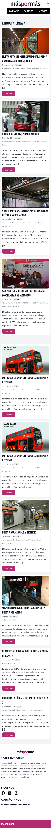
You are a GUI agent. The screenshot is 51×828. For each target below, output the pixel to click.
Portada (28, 10)
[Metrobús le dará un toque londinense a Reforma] (25, 360)
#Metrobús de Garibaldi (40, 69)
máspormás (7, 824)
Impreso (42, 10)
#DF (30, 303)
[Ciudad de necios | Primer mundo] (25, 116)
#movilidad (17, 306)
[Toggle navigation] (3, 11)
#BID (16, 303)
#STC (12, 543)
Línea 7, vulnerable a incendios (19, 532)
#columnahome (21, 141)
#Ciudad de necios (8, 141)
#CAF (20, 303)
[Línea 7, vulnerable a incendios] (25, 515)
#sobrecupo (38, 710)
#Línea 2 (12, 710)
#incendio (19, 540)
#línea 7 (22, 69)
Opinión (17, 138)
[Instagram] (16, 793)
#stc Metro (6, 226)
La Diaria (14, 10)
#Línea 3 (26, 223)
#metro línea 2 (40, 223)
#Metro (28, 69)
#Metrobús (37, 141)
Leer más (9, 93)
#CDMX (25, 303)
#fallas (4, 620)
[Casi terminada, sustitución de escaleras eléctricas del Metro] (25, 192)
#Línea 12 (5, 710)
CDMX (19, 219)
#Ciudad (16, 69)
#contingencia (7, 540)
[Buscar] (48, 3)
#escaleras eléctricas (9, 223)
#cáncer (5, 663)
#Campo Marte (7, 69)
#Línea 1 (19, 223)
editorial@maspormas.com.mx (15, 804)
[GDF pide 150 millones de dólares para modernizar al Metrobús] (25, 273)
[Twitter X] (10, 793)
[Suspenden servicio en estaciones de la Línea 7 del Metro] (25, 591)
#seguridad (6, 543)
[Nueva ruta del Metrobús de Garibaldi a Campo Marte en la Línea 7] (25, 41)
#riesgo (38, 540)
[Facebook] (3, 793)
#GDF (34, 303)
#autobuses (6, 390)
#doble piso (15, 390)
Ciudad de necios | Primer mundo (20, 134)
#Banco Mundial (7, 303)
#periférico (6, 393)
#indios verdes (25, 390)
